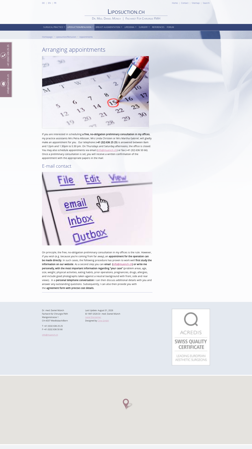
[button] (126, 404)
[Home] (126, 23)
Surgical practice (53, 27)
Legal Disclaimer (93, 317)
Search (206, 3)
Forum (170, 27)
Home (175, 3)
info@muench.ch (107, 150)
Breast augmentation (108, 27)
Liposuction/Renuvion (79, 27)
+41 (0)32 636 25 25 (8, 55)
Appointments (86, 36)
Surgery (143, 27)
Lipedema (129, 27)
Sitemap (196, 3)
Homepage (47, 36)
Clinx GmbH (103, 320)
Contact (184, 3)
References (158, 27)
